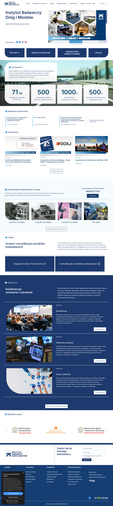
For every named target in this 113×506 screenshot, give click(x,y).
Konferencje (61, 311)
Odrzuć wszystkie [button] (13, 497)
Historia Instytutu (31, 472)
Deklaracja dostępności (74, 477)
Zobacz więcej (56, 171)
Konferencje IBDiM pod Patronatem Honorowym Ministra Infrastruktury (18, 161)
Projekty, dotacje (51, 477)
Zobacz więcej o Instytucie (56, 229)
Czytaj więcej (8, 165)
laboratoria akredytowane (72, 52)
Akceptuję (93, 456)
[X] (23, 42)
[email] (90, 497)
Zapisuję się (92, 196)
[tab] (73, 44)
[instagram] (26, 42)
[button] (13, 501)
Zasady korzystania (73, 474)
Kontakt (88, 3)
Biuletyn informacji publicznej (97, 477)
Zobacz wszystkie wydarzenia (56, 406)
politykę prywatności (96, 456)
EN (94, 3)
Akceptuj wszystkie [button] (13, 493)
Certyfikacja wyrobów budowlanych (78, 263)
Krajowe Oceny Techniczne (28, 263)
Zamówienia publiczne (95, 474)
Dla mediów (50, 481)
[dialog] (13, 487)
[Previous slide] (49, 26)
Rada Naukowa (30, 477)
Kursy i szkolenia (63, 374)
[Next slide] (106, 26)
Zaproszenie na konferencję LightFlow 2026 (91, 160)
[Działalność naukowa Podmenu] (47, 3)
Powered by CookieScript (13, 502)
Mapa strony (92, 472)
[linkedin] (20, 42)
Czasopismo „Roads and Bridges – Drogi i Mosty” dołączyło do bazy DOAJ (55, 161)
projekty (15, 53)
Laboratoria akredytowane (54, 474)
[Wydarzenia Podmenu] (78, 3)
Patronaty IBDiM (30, 479)
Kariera (82, 3)
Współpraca (50, 479)
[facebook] (17, 42)
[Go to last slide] (7, 430)
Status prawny (72, 484)
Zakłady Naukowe (52, 472)
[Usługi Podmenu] (54, 3)
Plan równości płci (73, 481)
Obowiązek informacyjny (75, 479)
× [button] (22, 473)
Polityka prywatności (74, 472)
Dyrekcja (28, 474)
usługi (98, 53)
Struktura (28, 481)
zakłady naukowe (41, 53)
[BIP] (92, 481)
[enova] (101, 498)
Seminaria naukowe (64, 343)
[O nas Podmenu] (30, 3)
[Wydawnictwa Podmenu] (67, 3)
